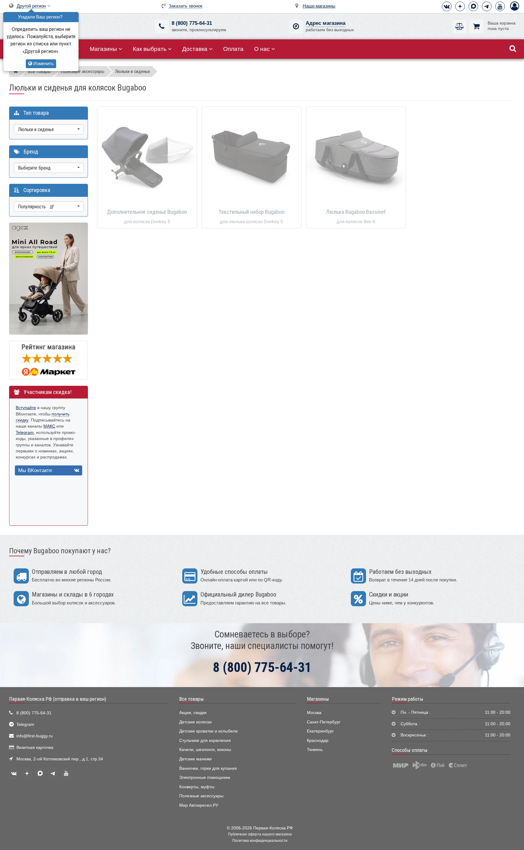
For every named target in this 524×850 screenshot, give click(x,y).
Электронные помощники (204, 777)
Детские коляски (195, 722)
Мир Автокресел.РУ (198, 805)
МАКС (49, 426)
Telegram (25, 432)
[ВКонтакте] (447, 6)
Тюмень (315, 749)
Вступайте (26, 407)
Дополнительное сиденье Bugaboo (147, 212)
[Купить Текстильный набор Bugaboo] (251, 157)
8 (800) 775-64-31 (192, 23)
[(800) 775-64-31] (162, 26)
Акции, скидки (193, 712)
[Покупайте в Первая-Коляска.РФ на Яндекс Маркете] (48, 360)
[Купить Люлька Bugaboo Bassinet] (356, 157)
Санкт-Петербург (324, 722)
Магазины (103, 49)
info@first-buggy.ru (34, 736)
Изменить (43, 63)
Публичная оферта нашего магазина (260, 834)
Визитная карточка (34, 747)
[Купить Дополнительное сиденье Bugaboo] (147, 157)
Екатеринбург (320, 731)
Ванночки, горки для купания (208, 768)
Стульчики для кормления (205, 740)
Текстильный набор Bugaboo (251, 212)
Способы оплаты (410, 750)
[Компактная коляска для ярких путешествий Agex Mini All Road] (48, 278)
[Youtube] (500, 6)
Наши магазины (319, 5)
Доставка (194, 49)
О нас (262, 49)
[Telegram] (487, 6)
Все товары (191, 699)
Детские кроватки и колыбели (208, 731)
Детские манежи (195, 759)
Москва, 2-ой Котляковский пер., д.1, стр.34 (59, 759)
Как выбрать (149, 49)
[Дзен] (460, 6)
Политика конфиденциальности (259, 840)
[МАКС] (473, 6)
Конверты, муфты (196, 787)
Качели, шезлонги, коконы (205, 749)
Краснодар (317, 740)
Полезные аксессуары (201, 796)
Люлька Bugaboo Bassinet (356, 212)
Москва (314, 712)
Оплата (233, 49)
